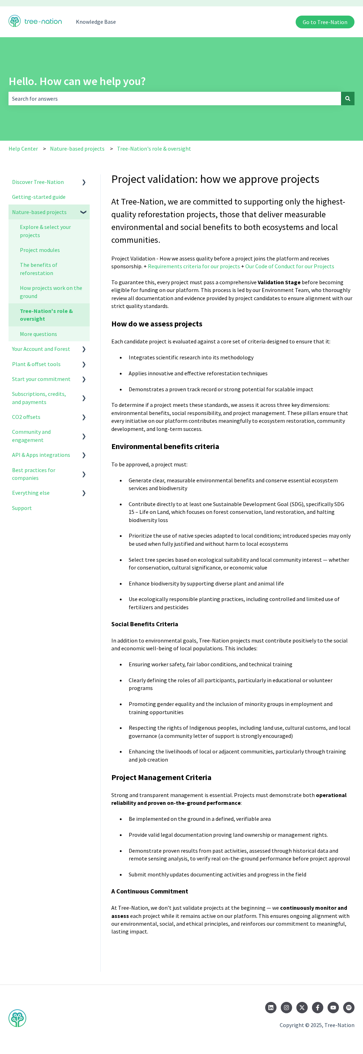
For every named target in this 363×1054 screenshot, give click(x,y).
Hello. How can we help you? (77, 81)
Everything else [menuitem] (31, 492)
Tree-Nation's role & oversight (154, 148)
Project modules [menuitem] (40, 249)
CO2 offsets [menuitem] (26, 416)
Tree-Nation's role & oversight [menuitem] (46, 314)
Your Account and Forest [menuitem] (41, 348)
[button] (84, 182)
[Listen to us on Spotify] (348, 1007)
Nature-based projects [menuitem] (39, 211)
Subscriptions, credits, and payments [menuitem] (39, 397)
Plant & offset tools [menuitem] (36, 364)
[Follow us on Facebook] (317, 1007)
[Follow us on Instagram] (286, 1007)
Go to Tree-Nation (325, 22)
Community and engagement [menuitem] (31, 435)
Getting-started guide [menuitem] (39, 196)
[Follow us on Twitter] (302, 1007)
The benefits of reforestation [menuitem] (38, 268)
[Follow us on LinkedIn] (271, 1007)
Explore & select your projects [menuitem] (45, 230)
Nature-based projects (77, 148)
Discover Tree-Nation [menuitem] (38, 181)
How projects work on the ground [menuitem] (51, 291)
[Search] (347, 98)
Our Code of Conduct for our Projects (289, 266)
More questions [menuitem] (38, 333)
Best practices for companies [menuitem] (33, 473)
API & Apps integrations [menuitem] (41, 454)
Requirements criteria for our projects (194, 266)
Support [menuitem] (22, 507)
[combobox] (175, 98)
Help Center (23, 148)
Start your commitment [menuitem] (41, 378)
